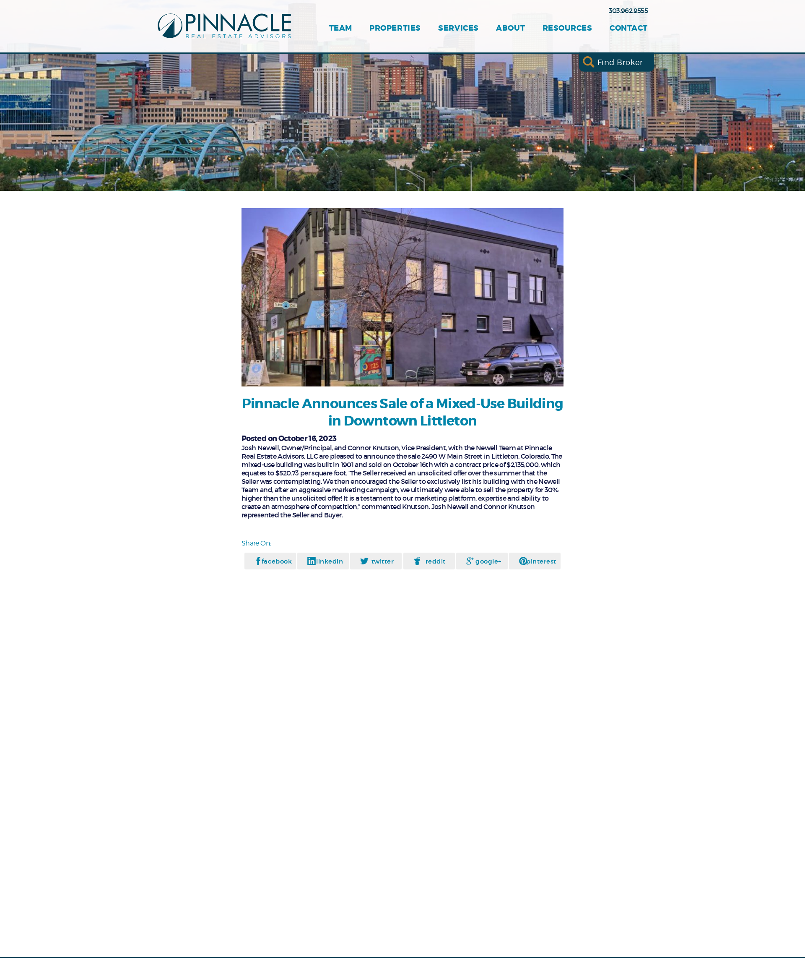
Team (340, 28)
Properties (395, 28)
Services (458, 28)
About (510, 28)
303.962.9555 (628, 10)
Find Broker (620, 61)
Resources (567, 28)
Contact (629, 28)
